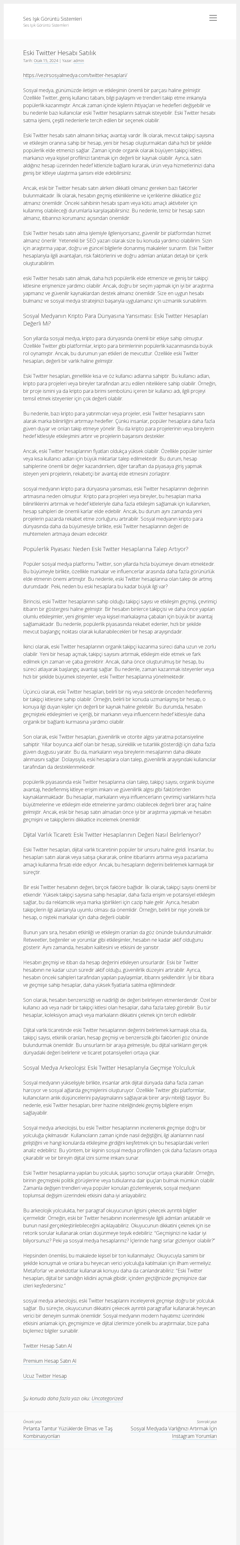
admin (78, 60)
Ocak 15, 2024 (46, 60)
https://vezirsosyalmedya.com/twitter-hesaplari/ (75, 75)
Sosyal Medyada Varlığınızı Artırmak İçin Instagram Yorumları (174, 1432)
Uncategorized (107, 1398)
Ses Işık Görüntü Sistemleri (52, 18)
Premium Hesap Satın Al (49, 1360)
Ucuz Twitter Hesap (45, 1375)
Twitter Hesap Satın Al (47, 1345)
